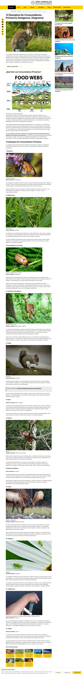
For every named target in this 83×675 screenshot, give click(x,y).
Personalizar (58, 672)
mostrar (20, 66)
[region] (41, 671)
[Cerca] (81, 669)
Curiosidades (41, 7)
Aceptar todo (77, 672)
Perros (18, 7)
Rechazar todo (67, 672)
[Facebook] (2, 22)
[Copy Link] (2, 31)
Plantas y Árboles (57, 7)
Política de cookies (43, 673)
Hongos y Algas (66, 7)
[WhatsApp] (2, 19)
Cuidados (32, 7)
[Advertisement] (65, 144)
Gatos (25, 7)
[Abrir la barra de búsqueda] (73, 7)
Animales (11, 7)
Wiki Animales (13, 11)
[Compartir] (2, 34)
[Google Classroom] (2, 29)
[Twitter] (2, 24)
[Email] (2, 27)
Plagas (49, 7)
